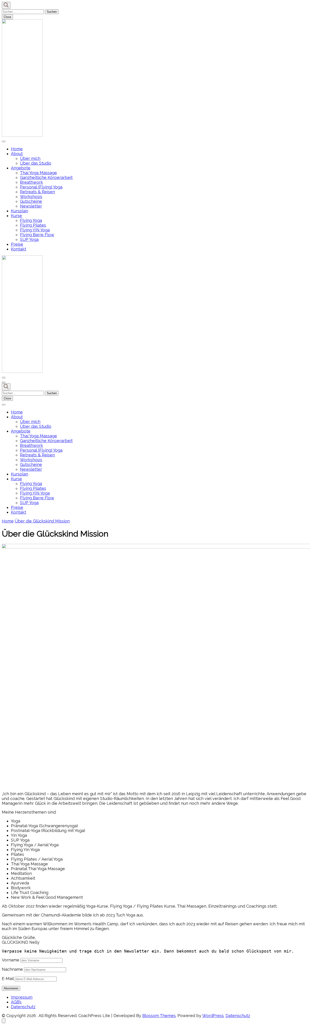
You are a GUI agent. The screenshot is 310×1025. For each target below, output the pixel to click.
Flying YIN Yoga (35, 230)
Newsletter (31, 206)
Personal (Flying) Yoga (41, 187)
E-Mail (8, 978)
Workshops (31, 196)
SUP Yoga (29, 239)
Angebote (20, 168)
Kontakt (18, 249)
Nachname (12, 969)
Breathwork (31, 182)
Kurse (16, 215)
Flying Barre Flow (37, 234)
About (17, 153)
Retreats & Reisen (37, 191)
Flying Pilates (33, 225)
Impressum (21, 997)
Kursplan (19, 210)
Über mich (30, 158)
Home (17, 148)
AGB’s (16, 1002)
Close (7, 17)
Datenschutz (23, 1006)
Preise (17, 244)
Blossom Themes (159, 1015)
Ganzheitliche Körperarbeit (46, 177)
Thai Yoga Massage (38, 172)
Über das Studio (35, 163)
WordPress (213, 1015)
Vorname (10, 960)
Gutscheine (31, 201)
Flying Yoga (31, 220)
